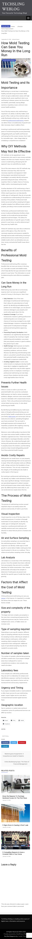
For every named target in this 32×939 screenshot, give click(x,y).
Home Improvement (9, 60)
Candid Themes (23, 936)
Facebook (5, 742)
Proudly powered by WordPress (13, 934)
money (3, 598)
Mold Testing (5, 736)
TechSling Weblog (13, 6)
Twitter (14, 742)
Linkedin (5, 746)
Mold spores (12, 416)
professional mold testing (16, 120)
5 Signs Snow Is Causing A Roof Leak (15, 825)
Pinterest (22, 742)
